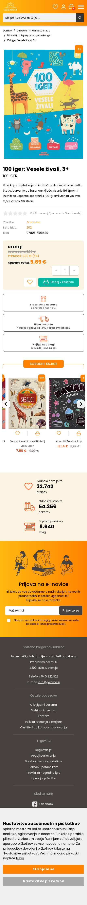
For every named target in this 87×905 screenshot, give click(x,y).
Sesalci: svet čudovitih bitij (22, 441)
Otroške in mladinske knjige (33, 30)
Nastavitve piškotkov (43, 881)
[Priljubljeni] (55, 6)
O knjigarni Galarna (43, 705)
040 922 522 (49, 676)
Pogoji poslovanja (43, 756)
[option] (23, 417)
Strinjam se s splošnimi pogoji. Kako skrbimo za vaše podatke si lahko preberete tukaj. (46, 622)
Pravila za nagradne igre (43, 773)
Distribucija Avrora (43, 710)
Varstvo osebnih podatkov (43, 761)
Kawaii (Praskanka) (64, 441)
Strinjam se (43, 869)
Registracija (43, 750)
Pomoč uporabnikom (43, 767)
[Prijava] (64, 7)
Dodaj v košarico (62, 282)
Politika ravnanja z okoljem (43, 722)
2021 (29, 227)
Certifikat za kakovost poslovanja (43, 727)
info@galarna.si (49, 682)
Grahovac (33, 222)
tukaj (20, 858)
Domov (7, 30)
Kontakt (43, 716)
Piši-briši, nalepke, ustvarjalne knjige (28, 35)
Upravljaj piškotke (44, 778)
